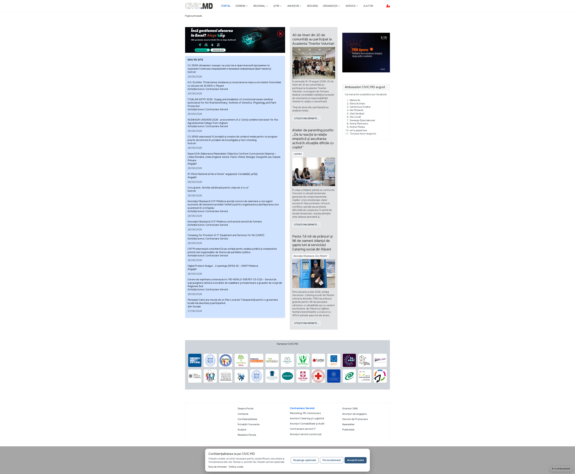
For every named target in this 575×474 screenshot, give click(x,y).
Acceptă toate (355, 460)
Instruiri (192, 72)
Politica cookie (236, 466)
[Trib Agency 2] (366, 52)
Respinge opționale (304, 460)
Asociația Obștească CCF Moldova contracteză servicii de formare (225, 221)
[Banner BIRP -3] (235, 39)
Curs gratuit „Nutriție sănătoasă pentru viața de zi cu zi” (218, 187)
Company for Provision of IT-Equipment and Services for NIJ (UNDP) (226, 235)
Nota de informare (217, 466)
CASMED (297, 154)
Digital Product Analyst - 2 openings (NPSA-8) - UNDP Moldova (223, 265)
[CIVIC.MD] (199, 5)
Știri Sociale (194, 306)
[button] (242, 6)
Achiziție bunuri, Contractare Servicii (208, 89)
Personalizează (332, 460)
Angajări (192, 163)
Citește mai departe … (306, 118)
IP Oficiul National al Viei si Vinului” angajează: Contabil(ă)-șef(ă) (222, 174)
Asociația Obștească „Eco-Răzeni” (310, 256)
